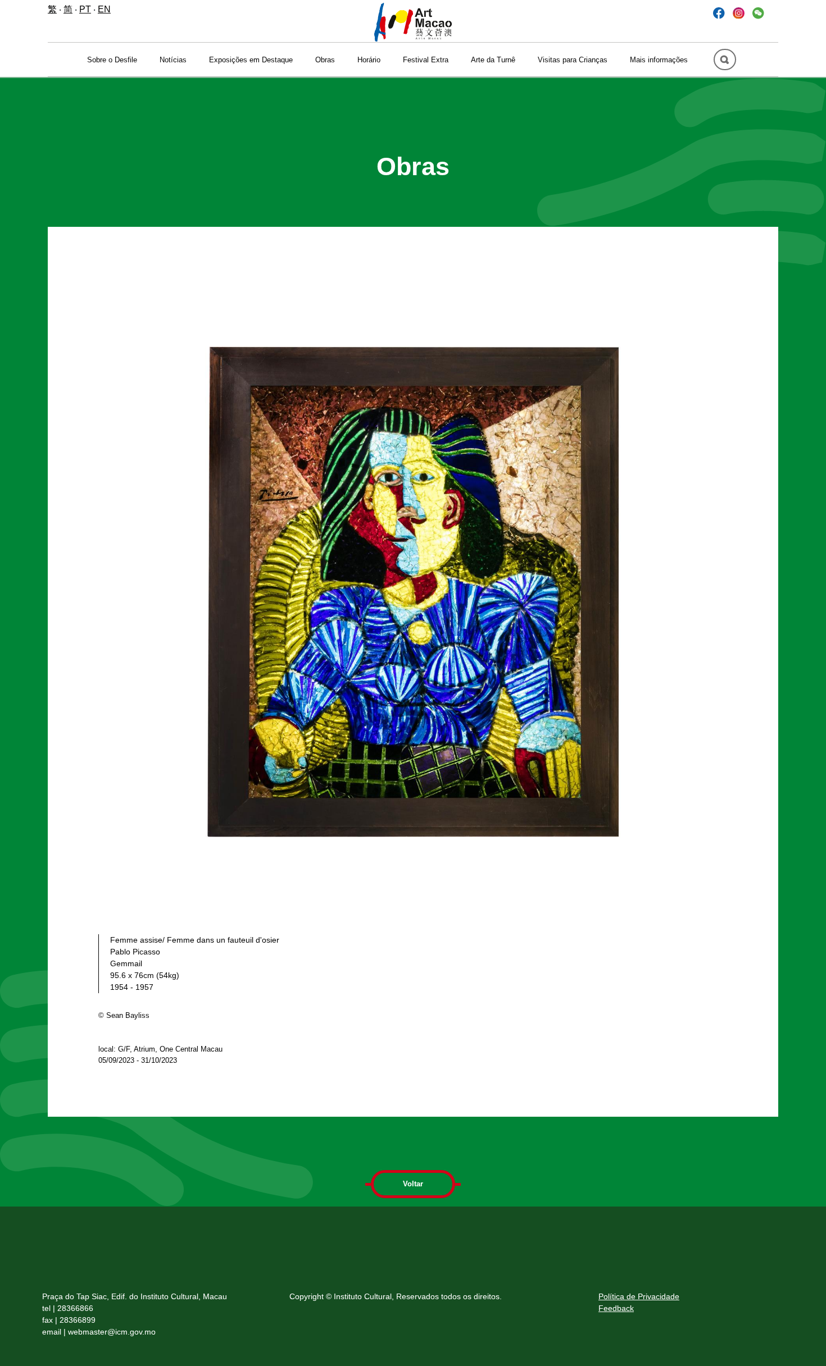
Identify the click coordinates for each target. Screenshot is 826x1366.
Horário (368, 60)
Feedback (616, 1308)
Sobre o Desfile (112, 60)
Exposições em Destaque (251, 60)
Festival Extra (425, 60)
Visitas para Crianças (572, 60)
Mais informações (659, 60)
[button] (758, 13)
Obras (325, 60)
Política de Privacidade (638, 1296)
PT (85, 9)
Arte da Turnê (493, 60)
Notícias (173, 60)
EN (104, 9)
